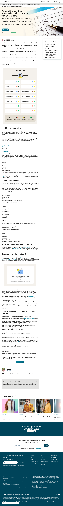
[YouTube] (59, 494)
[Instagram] (56, 494)
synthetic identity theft (27, 247)
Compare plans (56, 1)
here (11, 484)
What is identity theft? (34, 463)
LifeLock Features (37, 4)
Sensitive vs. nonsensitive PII (50, 44)
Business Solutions (54, 455)
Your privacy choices (48, 501)
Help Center (43, 459)
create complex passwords (29, 318)
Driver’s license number (6, 146)
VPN (18, 341)
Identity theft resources (34, 461)
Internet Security (29, 4)
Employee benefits (54, 459)
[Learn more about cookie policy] (10, 502)
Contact (42, 457)
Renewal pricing (43, 466)
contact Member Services (16, 484)
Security (31, 501)
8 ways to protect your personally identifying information (50, 55)
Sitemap (32, 466)
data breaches (31, 296)
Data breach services (54, 461)
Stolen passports (13, 305)
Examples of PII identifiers (49, 46)
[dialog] (10, 503)
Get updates (22, 462)
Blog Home (3, 4)
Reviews (32, 459)
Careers (20, 501)
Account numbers (5, 151)
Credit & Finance (15, 4)
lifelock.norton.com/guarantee (6, 488)
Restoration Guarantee (44, 461)
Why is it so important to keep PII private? (52, 50)
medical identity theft (17, 248)
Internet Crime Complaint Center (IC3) (9, 259)
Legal (24, 501)
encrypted (3, 176)
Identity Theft (8, 4)
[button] (52, 40)
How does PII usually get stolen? (50, 52)
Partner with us (53, 457)
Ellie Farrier (8, 39)
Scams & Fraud (22, 4)
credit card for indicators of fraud (8, 334)
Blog (31, 457)
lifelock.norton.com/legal (52, 477)
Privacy (27, 501)
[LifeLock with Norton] (6, 2)
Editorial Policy (26, 385)
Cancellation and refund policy (45, 469)
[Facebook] (54, 494)
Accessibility (42, 501)
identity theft (32, 249)
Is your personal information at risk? (51, 57)
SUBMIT (46, 445)
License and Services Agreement (44, 464)
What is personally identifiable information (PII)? (52, 42)
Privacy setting (55, 501)
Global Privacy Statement (39, 448)
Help (41, 455)
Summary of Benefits (34, 483)
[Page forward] (19, 396)
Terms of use (36, 501)
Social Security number (6, 145)
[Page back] (16, 396)
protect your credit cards (7, 323)
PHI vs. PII (47, 48)
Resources (32, 455)
